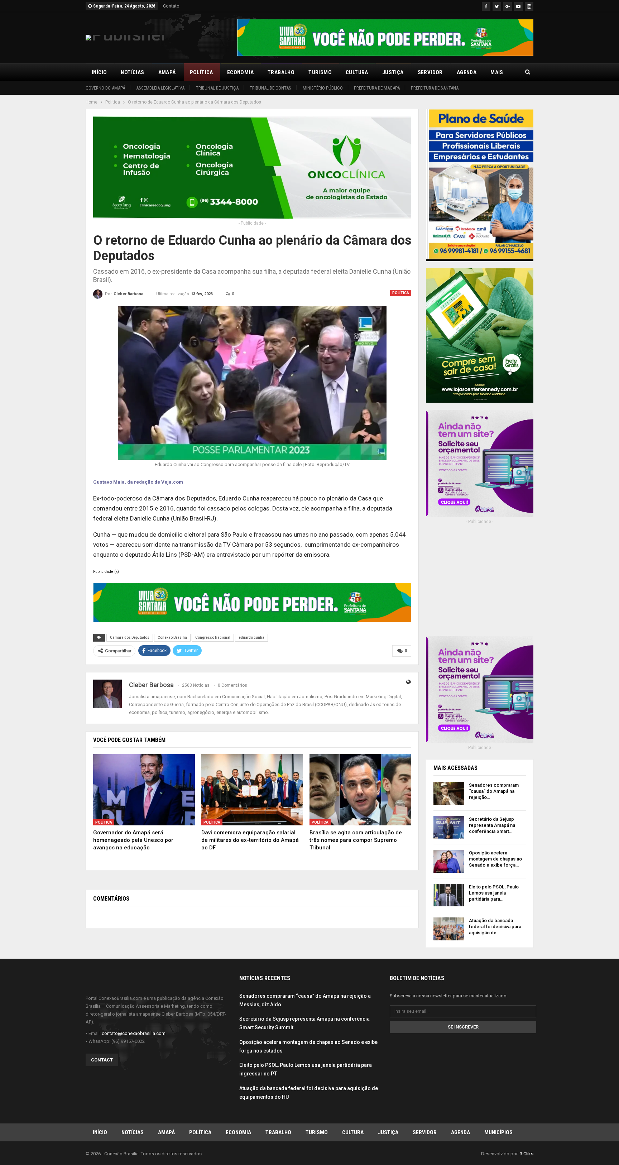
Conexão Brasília (172, 637)
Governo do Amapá (105, 88)
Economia (240, 72)
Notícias (132, 72)
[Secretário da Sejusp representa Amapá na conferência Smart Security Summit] (448, 827)
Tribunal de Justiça (217, 88)
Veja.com (172, 482)
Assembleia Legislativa (160, 88)
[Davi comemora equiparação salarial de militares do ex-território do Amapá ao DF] (252, 789)
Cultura (357, 72)
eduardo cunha (251, 637)
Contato (171, 6)
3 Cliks (526, 1153)
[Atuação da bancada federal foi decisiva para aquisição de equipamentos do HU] (448, 928)
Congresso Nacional (212, 637)
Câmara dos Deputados (129, 637)
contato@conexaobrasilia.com (133, 1033)
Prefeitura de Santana (435, 88)
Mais (496, 72)
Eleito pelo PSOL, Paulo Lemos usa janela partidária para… (494, 893)
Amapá (167, 72)
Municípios (498, 1132)
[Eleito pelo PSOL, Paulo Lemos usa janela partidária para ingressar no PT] (448, 895)
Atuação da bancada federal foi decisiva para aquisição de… (495, 926)
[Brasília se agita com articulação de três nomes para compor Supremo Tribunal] (360, 789)
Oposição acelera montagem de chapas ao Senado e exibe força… (495, 859)
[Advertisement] (479, 585)
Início (99, 72)
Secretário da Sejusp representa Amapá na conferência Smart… (492, 825)
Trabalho (281, 72)
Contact (102, 1060)
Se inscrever (463, 1027)
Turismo (320, 72)
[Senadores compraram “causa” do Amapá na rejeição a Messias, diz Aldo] (448, 793)
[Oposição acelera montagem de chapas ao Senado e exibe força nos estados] (448, 861)
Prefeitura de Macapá (377, 88)
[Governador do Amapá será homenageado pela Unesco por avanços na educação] (144, 789)
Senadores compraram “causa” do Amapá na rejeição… (494, 791)
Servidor (430, 72)
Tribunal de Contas (270, 88)
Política (201, 72)
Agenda (466, 72)
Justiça (393, 72)
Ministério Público (323, 88)
